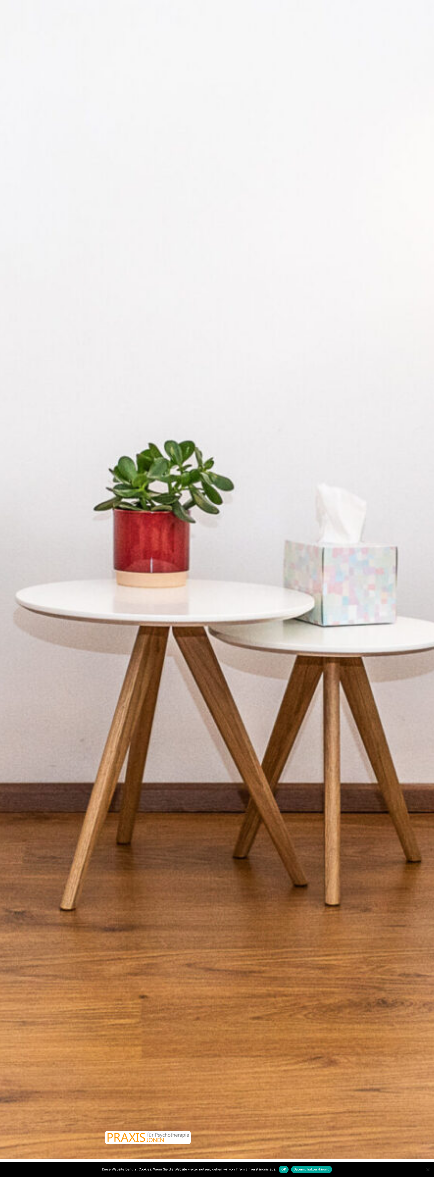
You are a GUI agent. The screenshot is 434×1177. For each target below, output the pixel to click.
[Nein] (427, 1169)
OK (283, 1169)
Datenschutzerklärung (312, 1169)
